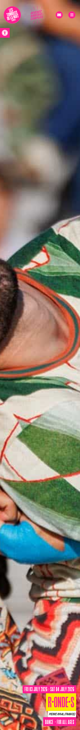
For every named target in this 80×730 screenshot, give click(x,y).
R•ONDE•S (61, 703)
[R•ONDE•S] (40, 365)
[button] (5, 33)
